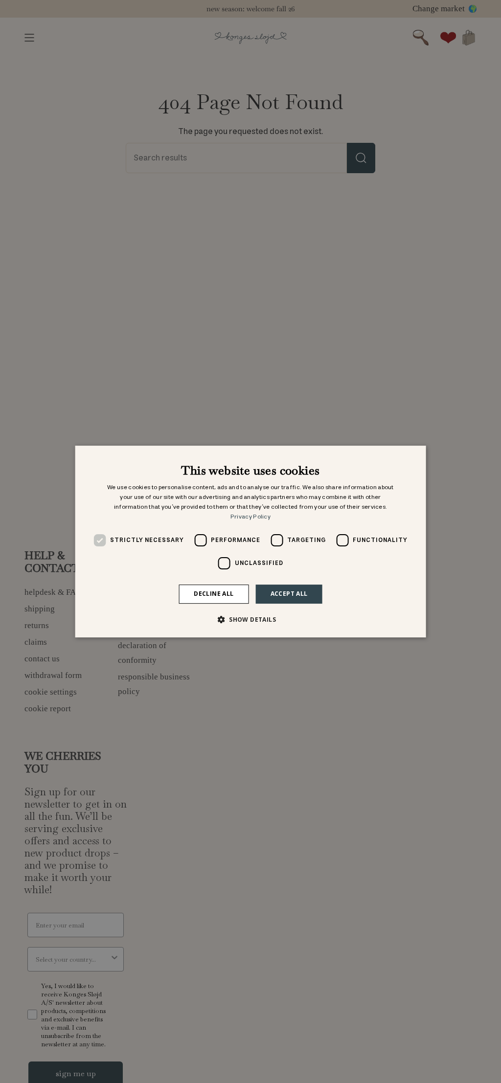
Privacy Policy (250, 517)
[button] (250, 619)
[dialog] (250, 541)
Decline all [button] (213, 593)
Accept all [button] (289, 593)
